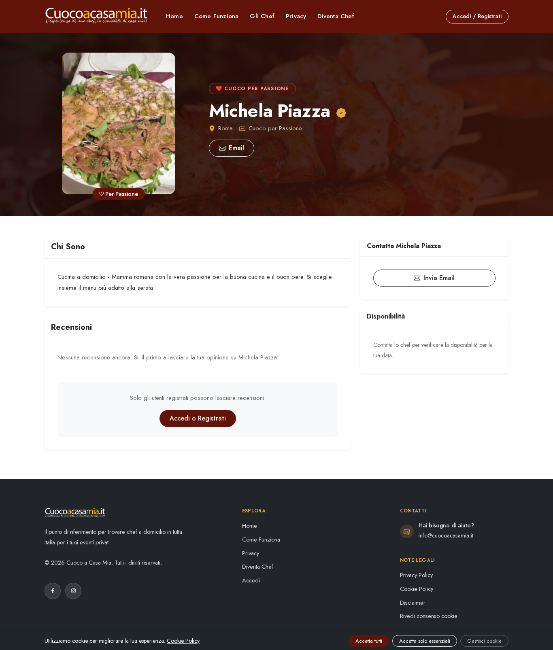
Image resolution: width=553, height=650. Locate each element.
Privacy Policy (416, 575)
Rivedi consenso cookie (428, 616)
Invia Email (439, 278)
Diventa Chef (335, 16)
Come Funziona (216, 16)
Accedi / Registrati (477, 16)
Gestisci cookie (484, 641)
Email (236, 148)
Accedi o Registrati (198, 418)
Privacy (296, 16)
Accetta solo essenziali (424, 641)
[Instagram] (73, 591)
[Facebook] (53, 591)
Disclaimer (412, 603)
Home (174, 16)
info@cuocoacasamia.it (446, 535)
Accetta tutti (368, 641)
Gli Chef (262, 16)
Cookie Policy (416, 589)
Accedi (251, 580)
